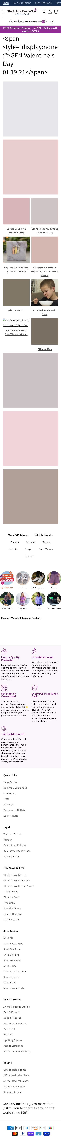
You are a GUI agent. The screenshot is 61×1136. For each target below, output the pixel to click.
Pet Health (9, 1028)
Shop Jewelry (11, 977)
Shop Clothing (11, 954)
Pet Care (8, 1034)
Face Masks (45, 549)
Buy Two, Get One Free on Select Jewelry (16, 269)
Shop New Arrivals (13, 988)
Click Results (10, 815)
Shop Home (10, 965)
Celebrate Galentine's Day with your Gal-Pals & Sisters (44, 271)
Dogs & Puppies (12, 1017)
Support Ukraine (12, 1092)
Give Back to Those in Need (44, 312)
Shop (6, 3)
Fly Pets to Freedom (14, 1086)
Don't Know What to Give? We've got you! (16, 332)
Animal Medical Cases (15, 1080)
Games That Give (12, 914)
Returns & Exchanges (15, 787)
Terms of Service (12, 834)
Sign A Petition (11, 919)
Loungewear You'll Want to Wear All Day (45, 230)
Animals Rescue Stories (16, 1006)
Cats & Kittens (11, 1012)
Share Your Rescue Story (17, 1051)
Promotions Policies (14, 845)
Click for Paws (11, 897)
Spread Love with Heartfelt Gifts (16, 230)
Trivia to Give (10, 891)
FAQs (6, 798)
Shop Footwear (12, 960)
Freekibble (9, 902)
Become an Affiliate (14, 810)
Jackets (13, 549)
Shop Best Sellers (13, 943)
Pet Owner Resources (15, 1023)
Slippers (30, 542)
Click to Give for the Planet (18, 886)
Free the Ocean (12, 908)
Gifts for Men (45, 349)
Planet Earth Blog (13, 1045)
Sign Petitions (43, 3)
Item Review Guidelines (16, 850)
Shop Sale (9, 982)
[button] (44, 12)
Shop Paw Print (12, 949)
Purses (15, 542)
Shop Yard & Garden (14, 971)
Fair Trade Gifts (16, 310)
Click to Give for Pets (15, 874)
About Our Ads (11, 856)
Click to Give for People (16, 880)
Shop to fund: (25, 21)
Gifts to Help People (14, 1069)
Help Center (10, 782)
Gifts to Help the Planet (16, 1075)
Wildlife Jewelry (44, 535)
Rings (28, 549)
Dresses (30, 556)
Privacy (7, 839)
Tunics (46, 542)
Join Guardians (22, 3)
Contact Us (9, 793)
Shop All (8, 937)
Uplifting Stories (12, 1040)
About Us (8, 804)
